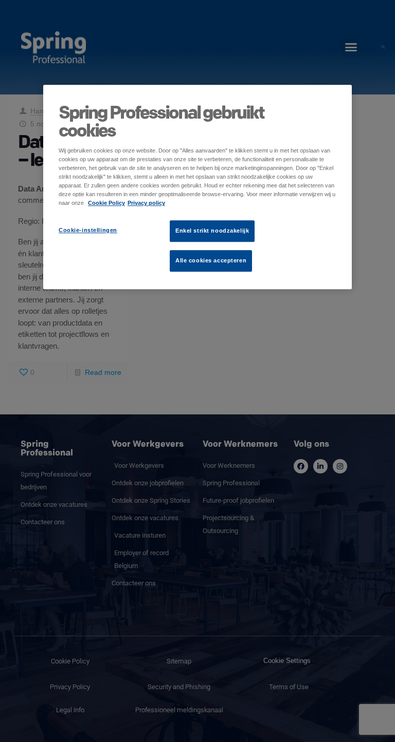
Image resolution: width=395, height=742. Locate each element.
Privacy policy (146, 203)
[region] (197, 187)
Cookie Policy (106, 203)
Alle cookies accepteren (210, 260)
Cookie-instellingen (88, 230)
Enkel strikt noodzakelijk (212, 230)
